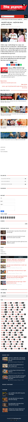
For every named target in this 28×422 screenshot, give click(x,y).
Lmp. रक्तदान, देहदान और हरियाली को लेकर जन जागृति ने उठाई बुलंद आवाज (16, 365)
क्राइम (15, 307)
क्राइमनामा (2, 309)
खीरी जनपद (2, 314)
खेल (1, 316)
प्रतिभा (11, 323)
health (2, 348)
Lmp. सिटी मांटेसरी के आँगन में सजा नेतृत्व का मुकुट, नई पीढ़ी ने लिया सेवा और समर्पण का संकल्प (16, 282)
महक (9, 330)
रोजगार (7, 334)
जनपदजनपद (2, 321)
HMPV (9, 348)
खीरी (20, 309)
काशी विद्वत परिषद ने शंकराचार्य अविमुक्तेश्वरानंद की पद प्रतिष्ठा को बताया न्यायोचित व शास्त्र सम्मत (17, 409)
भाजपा (18, 328)
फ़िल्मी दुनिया (9, 325)
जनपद (20, 318)
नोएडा (21, 321)
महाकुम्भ (21, 330)
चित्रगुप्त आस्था (3, 318)
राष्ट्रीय (19, 26)
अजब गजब (2, 302)
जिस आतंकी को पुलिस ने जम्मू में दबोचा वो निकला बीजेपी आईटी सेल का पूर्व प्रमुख (16, 231)
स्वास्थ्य (19, 344)
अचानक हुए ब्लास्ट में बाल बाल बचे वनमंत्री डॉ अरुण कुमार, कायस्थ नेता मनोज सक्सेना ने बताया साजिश (16, 237)
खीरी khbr (9, 314)
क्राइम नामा (21, 307)
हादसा (2, 346)
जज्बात (14, 318)
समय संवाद (2, 341)
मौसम (2, 332)
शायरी (2, 339)
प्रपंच (22, 323)
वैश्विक (22, 337)
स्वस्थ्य (14, 344)
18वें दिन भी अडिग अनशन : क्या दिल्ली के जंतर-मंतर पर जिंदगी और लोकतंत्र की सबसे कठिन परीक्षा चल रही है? (13, 101)
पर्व (6, 323)
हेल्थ (12, 346)
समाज (8, 341)
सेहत (1, 344)
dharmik (19, 346)
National (16, 348)
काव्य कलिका (20, 305)
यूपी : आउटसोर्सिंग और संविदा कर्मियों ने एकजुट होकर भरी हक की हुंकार (17, 393)
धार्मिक (15, 321)
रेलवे (1, 334)
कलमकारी (9, 305)
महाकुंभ (14, 330)
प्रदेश (16, 323)
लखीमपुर (19, 334)
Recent (7, 257)
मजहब (23, 328)
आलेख (20, 302)
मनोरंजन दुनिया (3, 330)
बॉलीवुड (13, 328)
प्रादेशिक (2, 325)
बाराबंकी (20, 325)
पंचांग (2, 323)
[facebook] (13, 1)
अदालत (8, 302)
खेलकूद (7, 316)
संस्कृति (12, 339)
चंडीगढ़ (19, 316)
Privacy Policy (3, 253)
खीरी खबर (2, 312)
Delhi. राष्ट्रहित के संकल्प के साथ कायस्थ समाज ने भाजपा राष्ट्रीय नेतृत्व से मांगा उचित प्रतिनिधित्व (14, 127)
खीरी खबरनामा (17, 312)
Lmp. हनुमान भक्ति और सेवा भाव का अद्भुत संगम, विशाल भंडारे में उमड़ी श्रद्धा (16, 399)
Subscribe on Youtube (6, 184)
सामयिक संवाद (14, 341)
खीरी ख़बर (10, 312)
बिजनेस (7, 328)
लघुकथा (10, 337)
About (2, 250)
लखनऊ (13, 334)
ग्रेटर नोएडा (13, 316)
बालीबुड (2, 328)
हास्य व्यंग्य (7, 346)
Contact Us (3, 251)
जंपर (9, 318)
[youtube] (16, 1)
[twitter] (11, 1)
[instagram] (14, 1)
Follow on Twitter (5, 178)
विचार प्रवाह (16, 337)
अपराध (14, 302)
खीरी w (16, 314)
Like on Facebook (5, 181)
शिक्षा (6, 339)
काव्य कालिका (3, 307)
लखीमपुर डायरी (3, 337)
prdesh (22, 348)
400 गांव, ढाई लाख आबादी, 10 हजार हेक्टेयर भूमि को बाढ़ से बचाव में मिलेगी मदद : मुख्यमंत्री (17, 242)
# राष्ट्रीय (15, 62)
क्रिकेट (9, 309)
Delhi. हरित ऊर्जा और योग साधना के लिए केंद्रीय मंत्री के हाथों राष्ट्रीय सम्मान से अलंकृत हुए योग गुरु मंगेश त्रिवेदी (14, 114)
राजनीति (7, 332)
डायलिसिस (9, 321)
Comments (20, 257)
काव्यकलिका (9, 307)
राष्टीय (13, 332)
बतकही (15, 325)
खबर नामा (14, 309)
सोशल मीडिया (8, 344)
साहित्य (20, 341)
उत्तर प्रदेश (2, 305)
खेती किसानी (22, 314)
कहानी (15, 305)
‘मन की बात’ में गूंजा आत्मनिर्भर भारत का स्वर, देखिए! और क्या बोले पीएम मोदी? (13, 139)
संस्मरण (17, 339)
